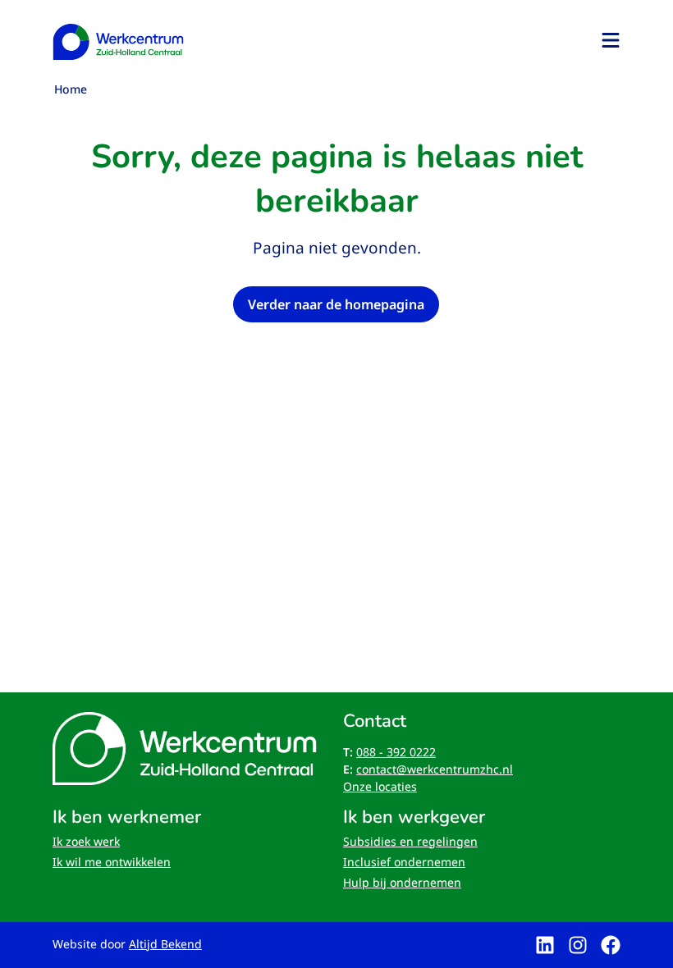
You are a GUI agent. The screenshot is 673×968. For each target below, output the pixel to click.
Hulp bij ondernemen (402, 882)
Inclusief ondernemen (404, 862)
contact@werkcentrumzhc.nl (434, 769)
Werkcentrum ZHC (118, 42)
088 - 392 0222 (396, 752)
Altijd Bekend (165, 944)
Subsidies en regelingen (410, 841)
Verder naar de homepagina (336, 304)
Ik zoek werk (86, 841)
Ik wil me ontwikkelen (112, 862)
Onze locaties (380, 786)
